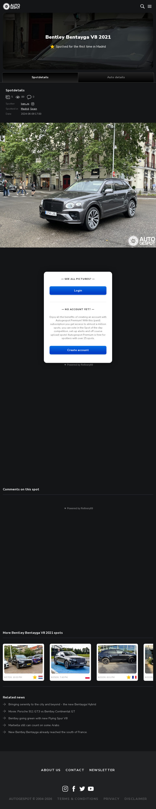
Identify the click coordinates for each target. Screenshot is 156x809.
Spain (33, 108)
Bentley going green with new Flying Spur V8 (38, 718)
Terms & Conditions (78, 799)
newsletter (102, 770)
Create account (78, 350)
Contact (75, 770)
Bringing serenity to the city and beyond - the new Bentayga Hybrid (52, 704)
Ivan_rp (25, 103)
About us (51, 770)
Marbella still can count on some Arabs (34, 725)
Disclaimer (136, 799)
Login (78, 290)
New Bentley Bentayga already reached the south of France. (48, 732)
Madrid (25, 108)
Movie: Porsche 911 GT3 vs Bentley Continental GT (42, 711)
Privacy (112, 799)
